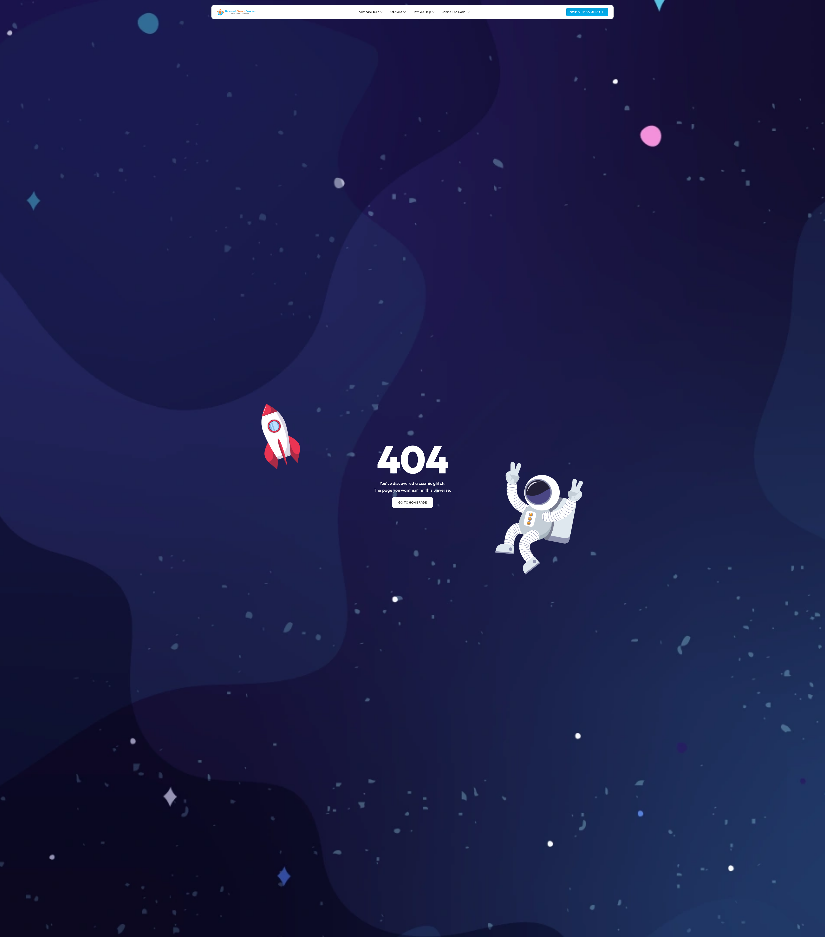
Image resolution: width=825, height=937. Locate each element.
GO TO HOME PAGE (412, 502)
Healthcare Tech (367, 12)
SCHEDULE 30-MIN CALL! (587, 12)
